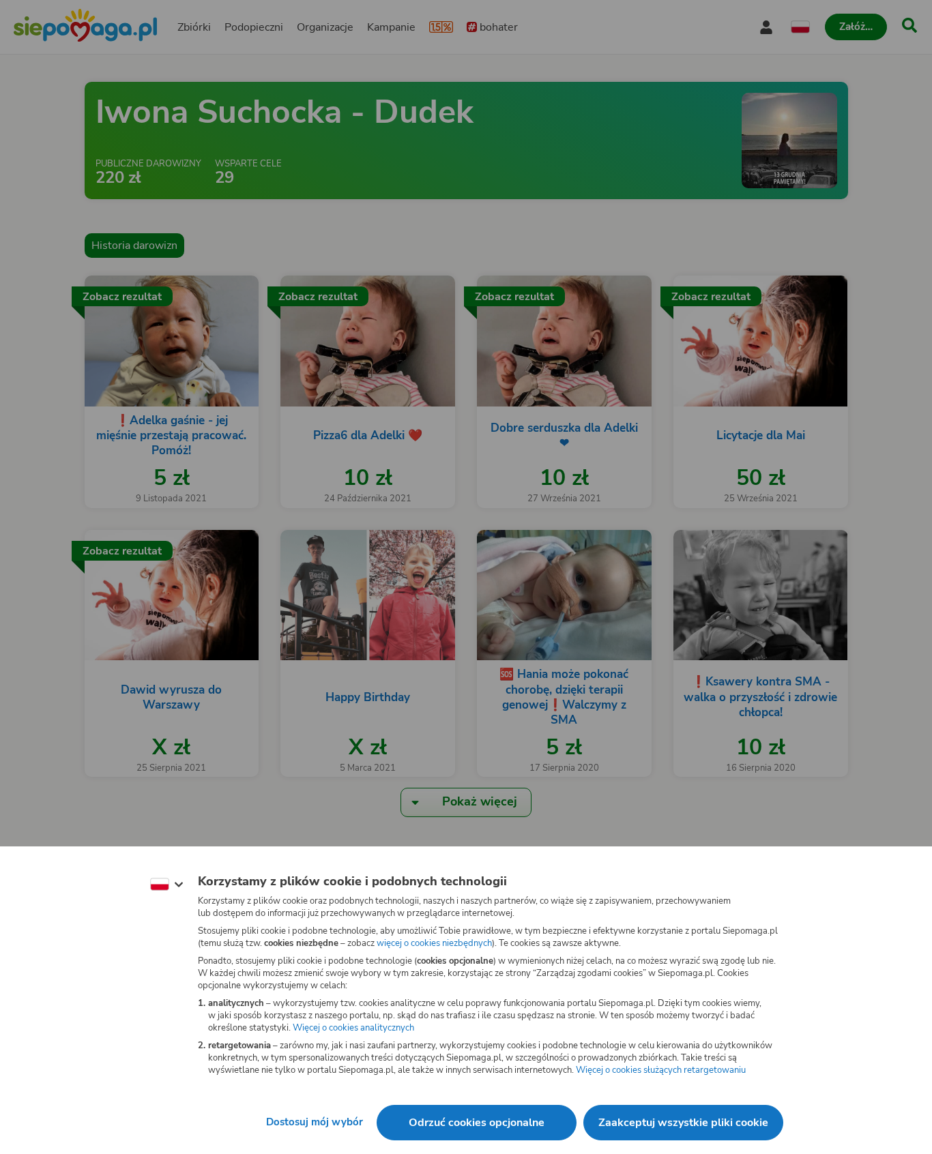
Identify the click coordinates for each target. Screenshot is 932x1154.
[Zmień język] (166, 884)
